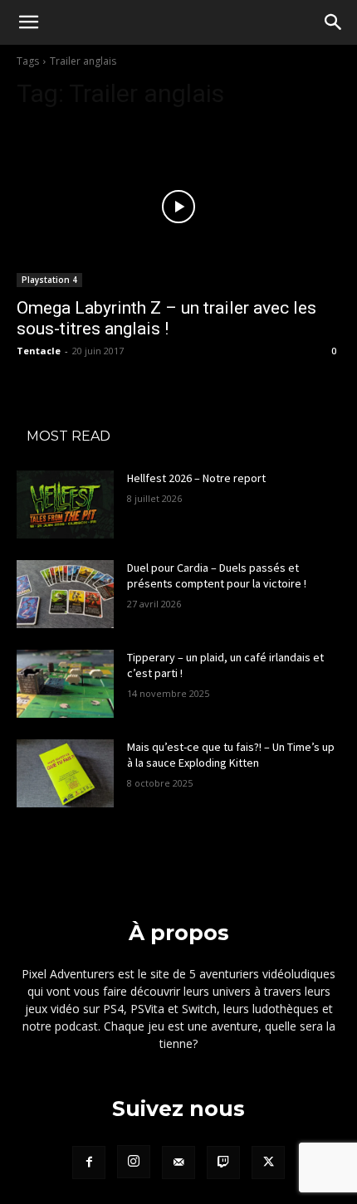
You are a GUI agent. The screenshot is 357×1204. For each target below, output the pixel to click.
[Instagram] (133, 1161)
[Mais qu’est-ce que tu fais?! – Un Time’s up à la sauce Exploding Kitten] (65, 773)
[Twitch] (223, 1162)
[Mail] (178, 1162)
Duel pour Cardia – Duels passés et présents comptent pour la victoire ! (216, 576)
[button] (28, 22)
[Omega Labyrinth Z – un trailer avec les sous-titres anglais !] (178, 206)
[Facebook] (88, 1162)
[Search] (334, 22)
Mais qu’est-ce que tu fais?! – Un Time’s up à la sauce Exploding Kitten (231, 755)
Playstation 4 (49, 279)
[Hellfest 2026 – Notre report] (65, 504)
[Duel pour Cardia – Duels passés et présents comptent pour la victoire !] (65, 594)
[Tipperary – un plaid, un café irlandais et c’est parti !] (65, 684)
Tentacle (39, 350)
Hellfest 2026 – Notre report (196, 477)
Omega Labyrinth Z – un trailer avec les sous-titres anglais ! (166, 318)
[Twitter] (268, 1162)
